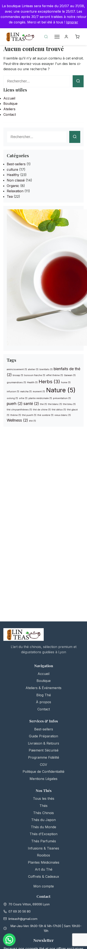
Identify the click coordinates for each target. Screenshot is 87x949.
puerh (14, 403)
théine (15, 415)
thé (43, 404)
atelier (33, 369)
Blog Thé (43, 695)
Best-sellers (16, 164)
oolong (12, 398)
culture (12, 169)
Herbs (49, 381)
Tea (10, 196)
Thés (43, 806)
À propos (43, 702)
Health (32, 382)
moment (39, 391)
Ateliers (9, 109)
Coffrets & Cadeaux (43, 876)
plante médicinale (40, 398)
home (66, 382)
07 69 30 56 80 (19, 911)
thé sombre (45, 415)
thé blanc (55, 404)
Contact (9, 114)
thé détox (59, 409)
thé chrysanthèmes (19, 409)
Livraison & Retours (43, 743)
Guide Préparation (43, 736)
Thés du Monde (43, 827)
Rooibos (43, 855)
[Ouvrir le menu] (57, 36)
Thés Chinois (43, 813)
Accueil (9, 98)
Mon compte (43, 886)
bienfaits (46, 369)
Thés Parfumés (43, 841)
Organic (13, 186)
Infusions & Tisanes (43, 848)
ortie (23, 398)
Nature (61, 390)
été (32, 420)
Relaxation (15, 191)
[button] (9, 939)
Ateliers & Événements (43, 688)
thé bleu (69, 404)
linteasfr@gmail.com (22, 919)
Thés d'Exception (43, 834)
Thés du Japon (43, 820)
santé (31, 403)
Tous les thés (43, 798)
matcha (26, 391)
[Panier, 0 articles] (79, 36)
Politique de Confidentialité (43, 771)
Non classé (16, 180)
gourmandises (16, 382)
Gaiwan (70, 375)
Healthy (13, 175)
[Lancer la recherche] (78, 81)
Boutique (10, 103)
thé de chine (42, 409)
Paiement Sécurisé (43, 750)
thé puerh (29, 415)
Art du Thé (43, 869)
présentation (62, 398)
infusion (13, 391)
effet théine (54, 375)
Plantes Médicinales (43, 862)
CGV (43, 764)
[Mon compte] (68, 36)
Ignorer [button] (72, 22)
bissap (18, 375)
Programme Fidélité (43, 757)
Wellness (17, 420)
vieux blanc (62, 415)
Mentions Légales (43, 779)
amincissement (17, 369)
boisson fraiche (34, 375)
